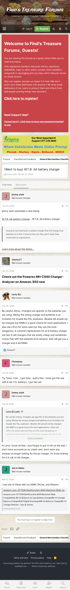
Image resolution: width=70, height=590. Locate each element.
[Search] (66, 29)
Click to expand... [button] (35, 438)
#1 (67, 206)
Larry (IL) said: (13, 411)
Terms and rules (21, 558)
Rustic (32, 552)
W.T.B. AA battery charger (16, 219)
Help (49, 558)
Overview (7, 184)
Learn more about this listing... (18, 249)
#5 (67, 404)
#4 (66, 373)
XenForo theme (38, 566)
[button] (4, 29)
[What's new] (60, 29)
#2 (67, 271)
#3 (66, 306)
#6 (67, 479)
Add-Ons (60, 563)
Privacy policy (37, 558)
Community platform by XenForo (29, 563)
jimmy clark (12, 174)
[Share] (63, 206)
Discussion (21, 184)
